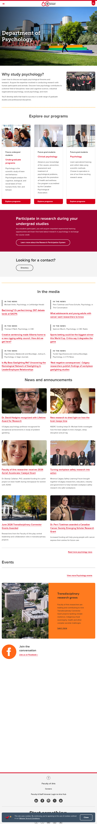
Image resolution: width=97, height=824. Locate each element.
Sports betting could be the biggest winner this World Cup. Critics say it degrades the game (72, 338)
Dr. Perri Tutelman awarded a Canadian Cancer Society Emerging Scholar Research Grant (72, 528)
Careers (48, 788)
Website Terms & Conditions (29, 818)
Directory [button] (25, 267)
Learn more (62, 628)
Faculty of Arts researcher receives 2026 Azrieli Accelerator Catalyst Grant (22, 471)
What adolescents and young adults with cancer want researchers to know (70, 315)
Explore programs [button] (12, 201)
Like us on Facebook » (28, 654)
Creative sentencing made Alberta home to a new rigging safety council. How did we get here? (24, 338)
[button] (24, 400)
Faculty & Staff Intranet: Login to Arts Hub (48, 794)
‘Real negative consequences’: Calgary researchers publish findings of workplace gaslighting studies (71, 366)
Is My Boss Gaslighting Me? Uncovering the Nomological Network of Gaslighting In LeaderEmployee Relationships (24, 366)
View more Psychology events (79, 575)
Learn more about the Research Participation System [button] (43, 242)
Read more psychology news (80, 552)
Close (86, 817)
